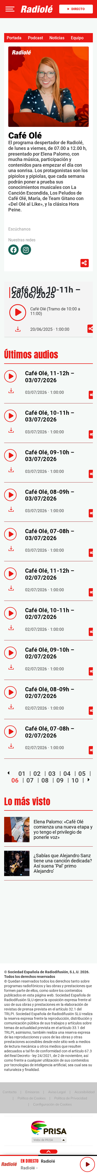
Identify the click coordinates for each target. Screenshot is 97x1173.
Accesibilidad (84, 1092)
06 (15, 780)
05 (82, 773)
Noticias (56, 37)
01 (22, 773)
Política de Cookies (32, 1098)
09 (60, 780)
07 (30, 780)
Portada (14, 37)
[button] (9, 9)
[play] (17, 312)
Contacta (10, 1092)
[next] (88, 779)
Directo (78, 9)
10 (75, 780)
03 (52, 773)
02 (37, 773)
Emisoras (32, 1092)
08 (45, 780)
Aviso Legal (57, 1092)
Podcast (35, 37)
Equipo (77, 37)
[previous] (8, 773)
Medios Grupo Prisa (48, 1140)
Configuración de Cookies (52, 1104)
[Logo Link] (37, 9)
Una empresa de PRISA (48, 1127)
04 (67, 773)
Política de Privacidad (70, 1098)
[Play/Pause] (87, 1164)
